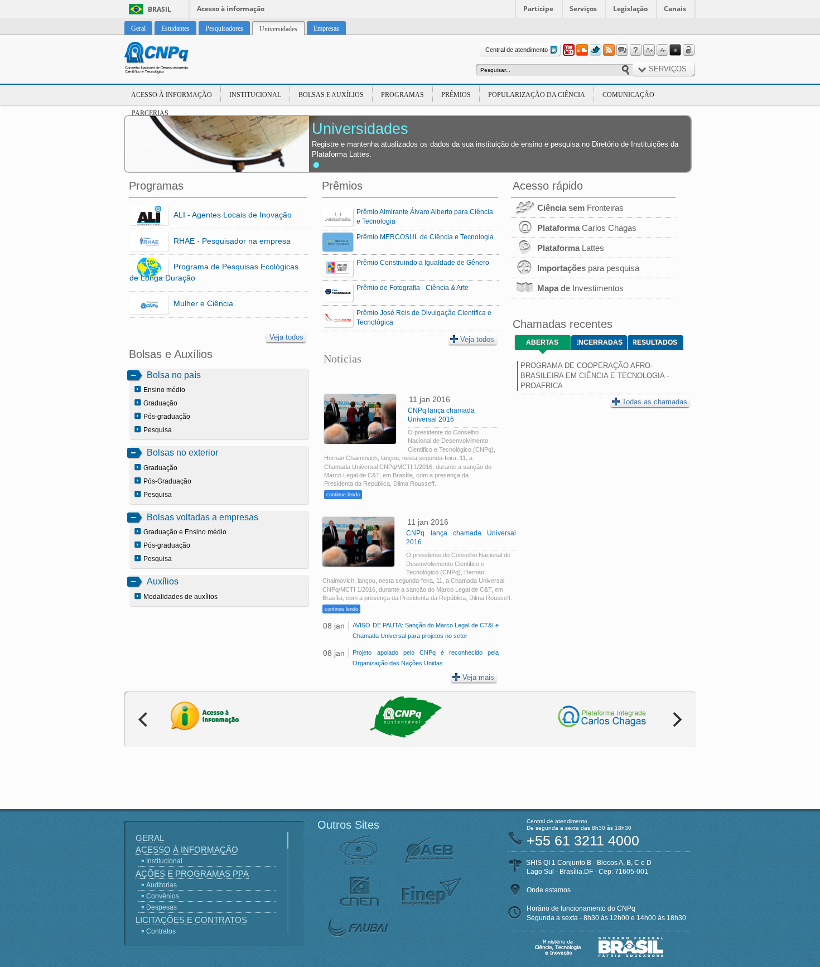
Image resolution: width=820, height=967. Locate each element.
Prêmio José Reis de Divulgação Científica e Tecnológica (423, 317)
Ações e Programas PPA (192, 873)
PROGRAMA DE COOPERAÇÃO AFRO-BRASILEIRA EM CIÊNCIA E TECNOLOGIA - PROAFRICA (594, 375)
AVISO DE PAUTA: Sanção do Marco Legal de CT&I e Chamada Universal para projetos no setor (425, 630)
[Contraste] (675, 50)
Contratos (161, 931)
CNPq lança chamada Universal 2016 (441, 415)
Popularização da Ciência (536, 95)
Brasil (159, 9)
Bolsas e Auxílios (331, 95)
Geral (150, 838)
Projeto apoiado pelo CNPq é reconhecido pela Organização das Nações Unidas (425, 657)
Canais (675, 8)
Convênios (162, 896)
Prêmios (456, 95)
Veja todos (286, 337)
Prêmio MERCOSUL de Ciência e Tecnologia (425, 237)
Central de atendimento (516, 49)
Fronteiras (580, 207)
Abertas (542, 342)
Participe (538, 8)
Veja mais (478, 677)
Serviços (583, 8)
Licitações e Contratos (191, 920)
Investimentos (580, 288)
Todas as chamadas (654, 402)
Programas (402, 95)
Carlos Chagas (586, 228)
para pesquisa (588, 268)
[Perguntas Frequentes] (635, 50)
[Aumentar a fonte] (649, 50)
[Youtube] (568, 50)
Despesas (161, 907)
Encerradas (600, 342)
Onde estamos (549, 890)
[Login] (689, 50)
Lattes (570, 248)
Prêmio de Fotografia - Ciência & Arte (412, 288)
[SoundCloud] (582, 50)
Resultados (655, 342)
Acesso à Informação (171, 95)
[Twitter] (595, 50)
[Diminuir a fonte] (662, 50)
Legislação (630, 8)
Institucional (255, 95)
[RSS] (608, 50)
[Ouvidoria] (622, 50)
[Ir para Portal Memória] (170, 59)
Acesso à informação (230, 8)
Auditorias (161, 885)
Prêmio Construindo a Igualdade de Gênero (422, 263)
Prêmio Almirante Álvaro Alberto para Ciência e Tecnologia (424, 216)
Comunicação (628, 95)
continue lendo (343, 494)
